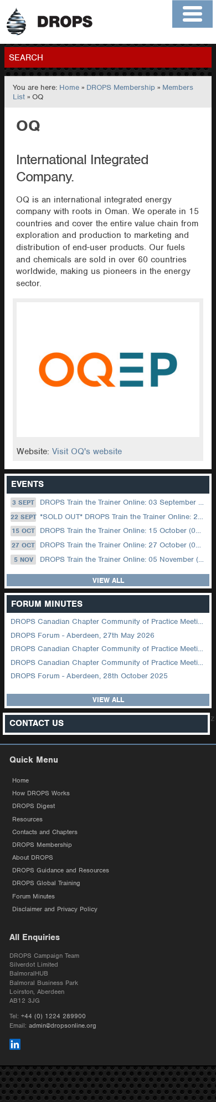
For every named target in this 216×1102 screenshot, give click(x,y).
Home (69, 87)
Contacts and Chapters (45, 831)
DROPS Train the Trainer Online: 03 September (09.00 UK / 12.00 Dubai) (109, 502)
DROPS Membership (120, 87)
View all (108, 580)
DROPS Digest (33, 805)
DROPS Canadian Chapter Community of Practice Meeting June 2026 (109, 621)
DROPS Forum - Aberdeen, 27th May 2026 (83, 635)
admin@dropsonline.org (62, 1025)
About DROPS (32, 857)
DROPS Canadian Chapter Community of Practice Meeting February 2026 (109, 662)
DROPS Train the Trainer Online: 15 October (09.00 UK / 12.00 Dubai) (109, 530)
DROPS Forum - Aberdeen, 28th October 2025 (89, 676)
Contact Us (36, 723)
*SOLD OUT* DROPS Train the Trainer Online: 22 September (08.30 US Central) (109, 516)
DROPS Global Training (46, 882)
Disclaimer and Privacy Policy (54, 909)
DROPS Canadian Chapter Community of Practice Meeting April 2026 (109, 648)
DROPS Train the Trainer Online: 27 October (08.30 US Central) (109, 545)
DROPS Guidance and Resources (60, 870)
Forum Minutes (33, 896)
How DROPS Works (41, 793)
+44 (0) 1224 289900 (53, 1016)
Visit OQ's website (87, 451)
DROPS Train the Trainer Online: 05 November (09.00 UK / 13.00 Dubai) (111, 559)
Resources (27, 819)
